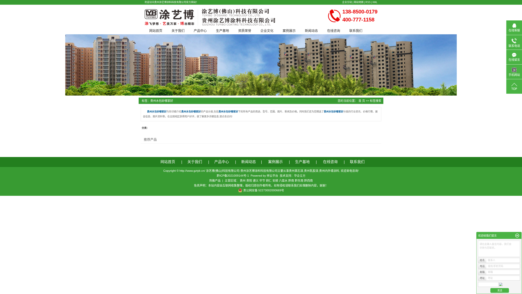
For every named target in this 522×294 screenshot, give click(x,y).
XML (374, 2)
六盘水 (283, 180)
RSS (367, 2)
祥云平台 (272, 175)
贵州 (243, 180)
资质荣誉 (244, 30)
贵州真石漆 (296, 170)
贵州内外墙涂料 (329, 170)
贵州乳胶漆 (311, 170)
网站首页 (155, 30)
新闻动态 (311, 30)
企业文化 (266, 30)
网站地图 (359, 2)
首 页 (361, 100)
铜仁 (269, 180)
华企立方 (299, 175)
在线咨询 (333, 30)
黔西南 (308, 180)
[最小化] (517, 236)
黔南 (291, 180)
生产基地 (222, 30)
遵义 (256, 180)
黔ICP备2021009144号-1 (233, 175)
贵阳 (249, 180)
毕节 (262, 180)
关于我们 (178, 30)
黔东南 (299, 180)
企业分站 (347, 2)
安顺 (275, 180)
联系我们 (355, 30)
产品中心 (200, 30)
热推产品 (215, 180)
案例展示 (289, 30)
